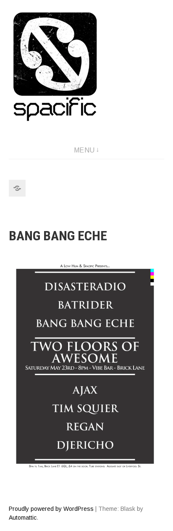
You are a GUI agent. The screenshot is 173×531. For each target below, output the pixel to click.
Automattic (23, 517)
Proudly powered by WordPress (51, 508)
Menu (84, 150)
